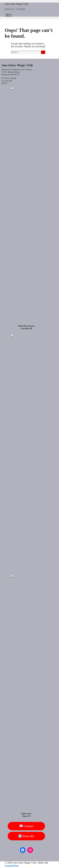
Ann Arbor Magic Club (16, 4)
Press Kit (28, 836)
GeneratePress (12, 865)
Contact (28, 826)
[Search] (43, 52)
